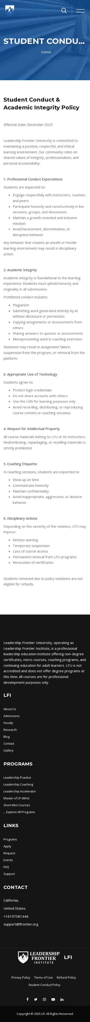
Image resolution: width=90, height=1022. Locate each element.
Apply (7, 846)
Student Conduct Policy (44, 985)
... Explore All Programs (19, 812)
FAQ (6, 867)
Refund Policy (66, 977)
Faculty (8, 723)
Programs (10, 839)
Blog (6, 736)
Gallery (8, 750)
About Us (9, 709)
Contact (8, 743)
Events (8, 860)
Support (9, 874)
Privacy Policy (20, 977)
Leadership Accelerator (19, 791)
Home (46, 52)
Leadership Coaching (18, 784)
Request (9, 853)
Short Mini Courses (16, 805)
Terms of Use (43, 977)
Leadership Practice (17, 777)
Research (10, 730)
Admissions (11, 716)
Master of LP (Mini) (16, 798)
